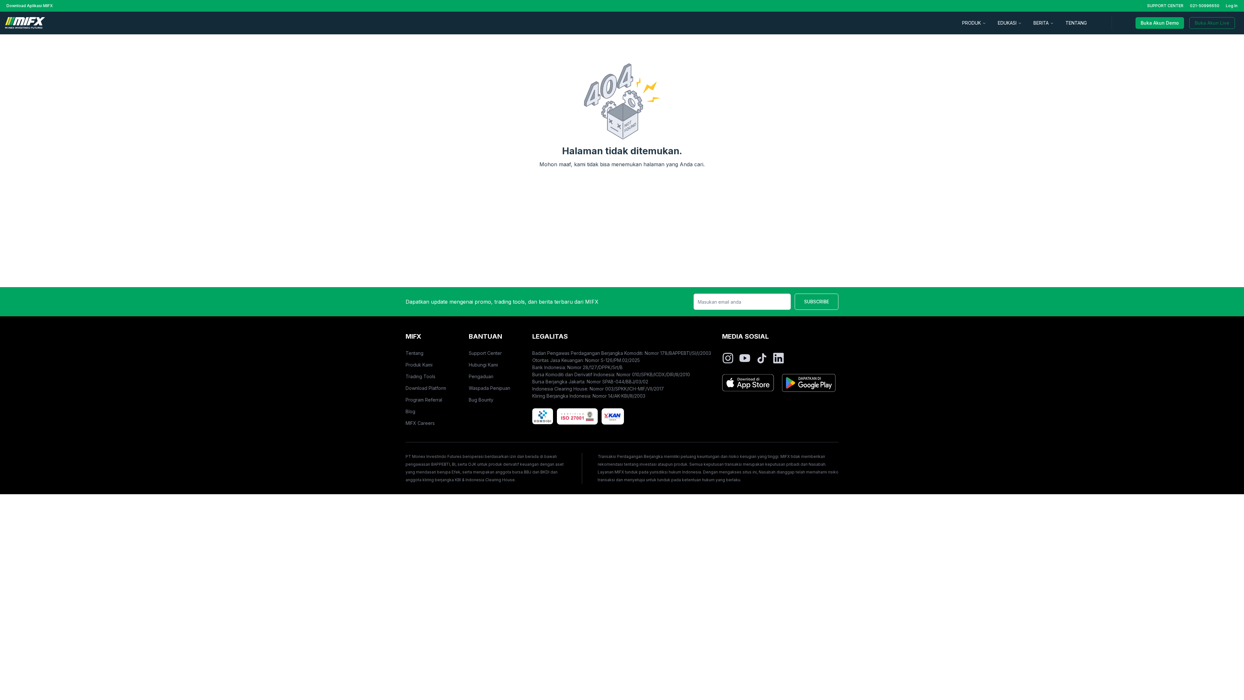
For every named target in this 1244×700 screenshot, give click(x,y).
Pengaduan (481, 376)
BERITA (1041, 23)
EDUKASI (1007, 23)
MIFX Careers (420, 423)
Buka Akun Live (1212, 23)
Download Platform (426, 388)
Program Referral (424, 399)
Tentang (414, 353)
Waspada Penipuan (489, 388)
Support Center (485, 353)
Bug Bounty (481, 399)
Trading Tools (420, 376)
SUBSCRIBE (816, 301)
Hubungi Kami (483, 365)
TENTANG (1076, 23)
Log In (1232, 5)
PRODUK (971, 23)
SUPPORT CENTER (1165, 5)
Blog (410, 411)
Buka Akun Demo (1160, 23)
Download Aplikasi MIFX (29, 5)
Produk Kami (419, 365)
